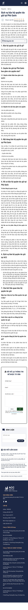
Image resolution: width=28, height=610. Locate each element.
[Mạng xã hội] (3, 502)
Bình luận (20, 440)
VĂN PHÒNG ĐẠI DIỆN (8, 555)
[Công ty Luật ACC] (3, 3)
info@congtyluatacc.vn (10, 520)
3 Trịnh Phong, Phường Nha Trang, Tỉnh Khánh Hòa (14, 595)
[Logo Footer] (10, 489)
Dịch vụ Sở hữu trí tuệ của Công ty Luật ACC (11, 476)
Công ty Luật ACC (9, 20)
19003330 (9, 509)
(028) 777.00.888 (11, 518)
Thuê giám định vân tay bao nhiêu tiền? (10, 472)
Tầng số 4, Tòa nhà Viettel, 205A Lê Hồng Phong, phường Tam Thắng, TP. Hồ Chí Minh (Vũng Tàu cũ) (14, 580)
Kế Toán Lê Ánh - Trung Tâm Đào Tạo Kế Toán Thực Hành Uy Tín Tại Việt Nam (13, 454)
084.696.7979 (10, 512)
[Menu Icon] (22, 3)
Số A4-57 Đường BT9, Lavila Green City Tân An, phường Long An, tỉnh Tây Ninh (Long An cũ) (13, 576)
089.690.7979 (9, 523)
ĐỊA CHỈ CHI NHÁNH (7, 535)
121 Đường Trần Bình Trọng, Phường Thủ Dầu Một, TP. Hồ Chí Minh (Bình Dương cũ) (14, 559)
